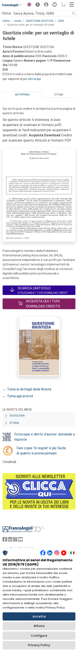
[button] (28, 5)
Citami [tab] (58, 94)
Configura (39, 635)
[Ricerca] (73, 13)
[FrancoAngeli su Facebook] (5, 540)
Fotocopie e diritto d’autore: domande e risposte (44, 436)
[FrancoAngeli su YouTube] (20, 540)
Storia (14, 422)
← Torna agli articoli (18, 396)
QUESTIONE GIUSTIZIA (39, 20)
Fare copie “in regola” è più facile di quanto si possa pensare (41, 450)
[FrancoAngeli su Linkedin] (10, 540)
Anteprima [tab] (22, 94)
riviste (17, 20)
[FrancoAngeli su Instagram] (15, 540)
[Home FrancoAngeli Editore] (12, 5)
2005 (61, 20)
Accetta (39, 616)
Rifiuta (39, 626)
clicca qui (34, 79)
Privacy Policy (39, 645)
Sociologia (17, 415)
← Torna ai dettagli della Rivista (27, 389)
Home (6, 20)
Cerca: (6, 13)
